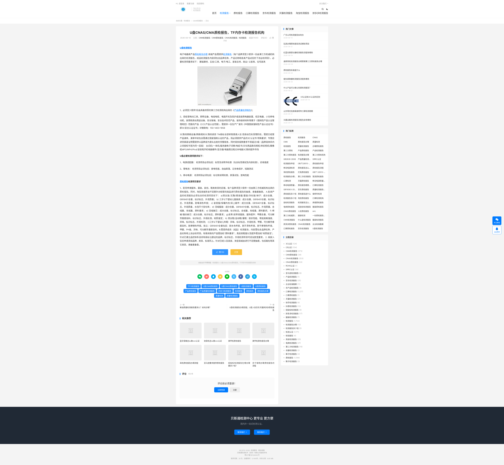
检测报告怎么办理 (304, 202)
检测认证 (289, 332)
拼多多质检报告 (290, 224)
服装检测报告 (318, 220)
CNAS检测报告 (231, 38)
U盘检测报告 (186, 47)
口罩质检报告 (289, 228)
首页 (214, 13)
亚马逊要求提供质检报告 (214, 363)
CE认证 (289, 247)
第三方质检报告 (290, 155)
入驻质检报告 (303, 211)
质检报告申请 (318, 163)
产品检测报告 (318, 150)
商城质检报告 (318, 202)
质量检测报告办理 (319, 189)
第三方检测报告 (304, 176)
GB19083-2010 (290, 189)
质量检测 (219, 296)
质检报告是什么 (304, 194)
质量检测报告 (232, 296)
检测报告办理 (303, 155)
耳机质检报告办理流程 (189, 363)
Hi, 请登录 (180, 3)
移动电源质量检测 (290, 185)
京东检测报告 (269, 13)
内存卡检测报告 (224, 291)
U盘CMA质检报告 (210, 286)
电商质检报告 (289, 207)
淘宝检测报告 (302, 13)
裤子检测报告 (291, 354)
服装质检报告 (318, 207)
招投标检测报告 (304, 207)
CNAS (315, 137)
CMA (286, 142)
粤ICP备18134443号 (252, 455)
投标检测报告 (289, 202)
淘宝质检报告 (303, 198)
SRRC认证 (317, 159)
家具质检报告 (318, 176)
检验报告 (287, 146)
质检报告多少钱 (290, 194)
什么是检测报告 (304, 220)
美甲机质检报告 (234, 341)
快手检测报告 (291, 302)
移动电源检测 (289, 168)
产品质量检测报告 (242, 110)
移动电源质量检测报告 (319, 181)
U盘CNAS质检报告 (229, 286)
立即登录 (221, 390)
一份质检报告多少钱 (319, 215)
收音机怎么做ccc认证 (213, 341)
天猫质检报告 (303, 181)
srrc (314, 211)
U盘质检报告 (260, 286)
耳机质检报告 (289, 172)
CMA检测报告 (198, 21)
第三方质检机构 (319, 155)
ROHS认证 (290, 266)
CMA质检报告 (217, 38)
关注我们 (323, 3)
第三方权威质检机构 (290, 215)
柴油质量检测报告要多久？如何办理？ (195, 307)
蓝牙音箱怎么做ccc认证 (190, 341)
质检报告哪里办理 (304, 185)
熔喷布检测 (317, 194)
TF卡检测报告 (193, 286)
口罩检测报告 (252, 13)
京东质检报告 (303, 189)
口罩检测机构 (318, 198)
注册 (235, 390)
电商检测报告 (291, 343)
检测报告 (183, 9)
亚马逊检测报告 (292, 273)
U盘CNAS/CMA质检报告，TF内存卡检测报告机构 (227, 33)
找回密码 (200, 3)
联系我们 (242, 432)
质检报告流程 (318, 168)
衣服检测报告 (291, 350)
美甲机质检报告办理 (260, 341)
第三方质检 (288, 150)
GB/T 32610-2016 (319, 172)
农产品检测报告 (292, 288)
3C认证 (289, 244)
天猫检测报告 (286, 13)
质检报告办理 (201, 54)
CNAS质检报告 (290, 211)
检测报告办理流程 (290, 176)
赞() (220, 252)
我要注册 (190, 3)
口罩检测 (287, 181)
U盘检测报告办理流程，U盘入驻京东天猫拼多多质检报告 (251, 308)
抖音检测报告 (291, 306)
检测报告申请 (289, 163)
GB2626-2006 (290, 159)
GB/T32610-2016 (304, 163)
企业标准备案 (318, 224)
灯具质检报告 (303, 172)
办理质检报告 (318, 146)
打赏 (236, 252)
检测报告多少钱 (290, 198)
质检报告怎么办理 (304, 168)
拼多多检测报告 (320, 13)
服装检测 (301, 215)
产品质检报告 (190, 291)
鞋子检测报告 (291, 361)
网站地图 (261, 450)
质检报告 (238, 13)
